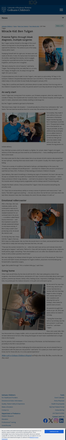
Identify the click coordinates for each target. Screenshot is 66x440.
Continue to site (54, 431)
